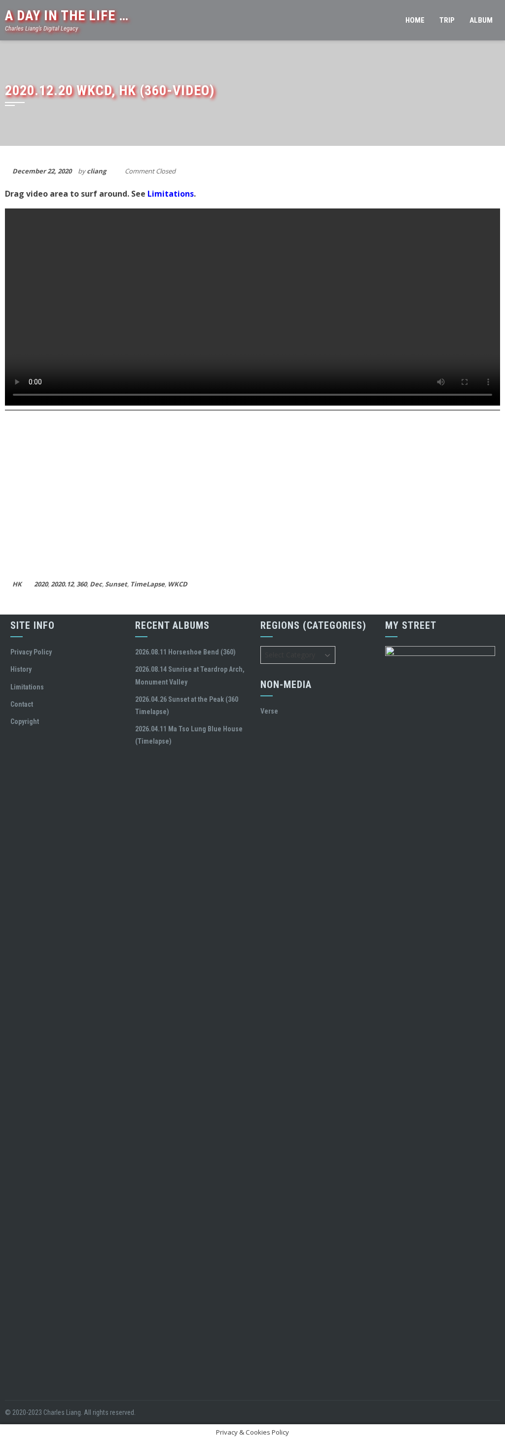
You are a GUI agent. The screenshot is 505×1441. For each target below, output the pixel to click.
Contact (21, 704)
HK (17, 584)
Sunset (116, 584)
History (21, 669)
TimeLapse (147, 584)
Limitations (170, 193)
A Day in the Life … (67, 15)
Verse (269, 711)
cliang (96, 171)
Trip (447, 20)
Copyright (24, 721)
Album (481, 20)
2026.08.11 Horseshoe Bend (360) (185, 652)
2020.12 (62, 584)
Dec (96, 584)
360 (81, 584)
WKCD (177, 584)
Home (415, 20)
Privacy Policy (31, 652)
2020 (41, 584)
